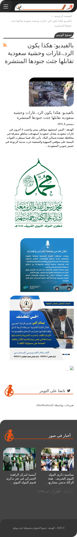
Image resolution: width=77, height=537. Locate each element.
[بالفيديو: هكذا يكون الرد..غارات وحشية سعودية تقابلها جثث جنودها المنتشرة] (51, 92)
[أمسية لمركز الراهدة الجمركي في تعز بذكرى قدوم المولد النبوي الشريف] (19, 459)
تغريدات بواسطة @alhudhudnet (55, 405)
